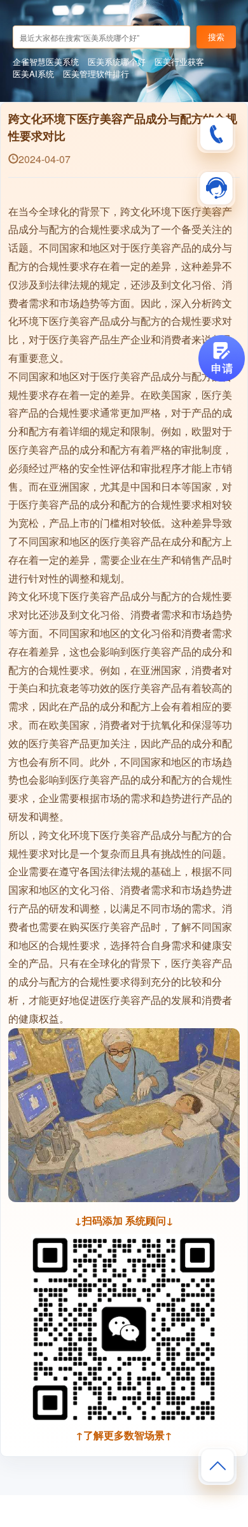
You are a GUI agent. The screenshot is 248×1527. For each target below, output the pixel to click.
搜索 (216, 37)
